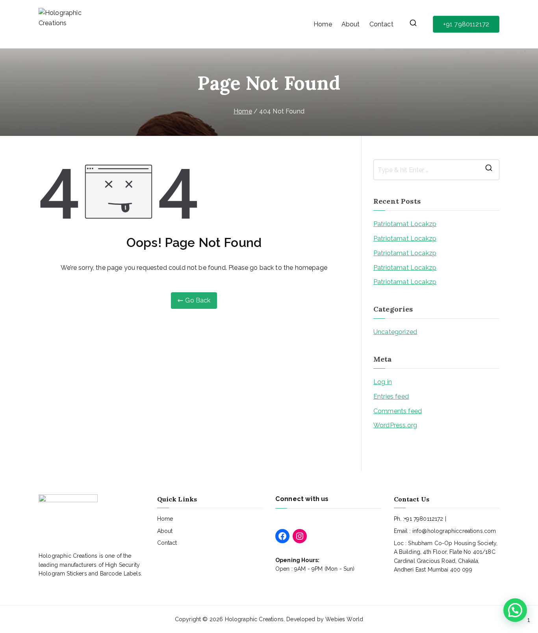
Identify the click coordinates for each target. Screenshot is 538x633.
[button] (515, 610)
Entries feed (391, 396)
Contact (381, 24)
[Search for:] (436, 170)
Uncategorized (395, 332)
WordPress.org (395, 425)
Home (323, 24)
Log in (382, 382)
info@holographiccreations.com (454, 531)
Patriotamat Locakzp (404, 224)
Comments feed (397, 411)
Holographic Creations (254, 619)
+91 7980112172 (466, 24)
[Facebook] (282, 536)
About (350, 24)
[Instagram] (300, 536)
